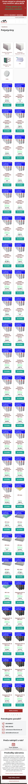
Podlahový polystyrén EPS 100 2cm (7, 310)
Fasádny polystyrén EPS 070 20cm (20, 283)
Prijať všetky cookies (14, 777)
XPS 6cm (20, 545)
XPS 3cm (7, 522)
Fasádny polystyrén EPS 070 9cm (7, 202)
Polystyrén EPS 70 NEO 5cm (7, 644)
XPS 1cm (7, 592)
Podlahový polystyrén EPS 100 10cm (7, 415)
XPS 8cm (7, 569)
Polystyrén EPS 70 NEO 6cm (20, 644)
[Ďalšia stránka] (20, 715)
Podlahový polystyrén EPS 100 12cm (7, 442)
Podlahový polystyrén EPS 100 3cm (20, 310)
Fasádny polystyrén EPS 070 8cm (20, 175)
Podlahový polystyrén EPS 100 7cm (20, 361)
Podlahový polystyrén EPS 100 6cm (7, 361)
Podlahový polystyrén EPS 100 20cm (7, 496)
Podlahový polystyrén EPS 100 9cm (20, 388)
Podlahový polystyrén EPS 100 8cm (7, 388)
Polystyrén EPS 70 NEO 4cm (20, 618)
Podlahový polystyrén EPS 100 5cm (20, 336)
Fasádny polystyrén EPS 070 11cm (7, 229)
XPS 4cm (7, 545)
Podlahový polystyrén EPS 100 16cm (7, 469)
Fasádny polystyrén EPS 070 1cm (7, 96)
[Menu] (25, 21)
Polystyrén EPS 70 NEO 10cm (20, 695)
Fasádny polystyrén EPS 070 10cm (20, 202)
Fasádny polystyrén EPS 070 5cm (7, 148)
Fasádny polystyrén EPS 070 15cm (7, 256)
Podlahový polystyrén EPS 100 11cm (20, 415)
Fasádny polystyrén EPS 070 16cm (20, 256)
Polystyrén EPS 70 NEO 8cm (20, 670)
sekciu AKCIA (19, 3)
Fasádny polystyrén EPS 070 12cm (20, 229)
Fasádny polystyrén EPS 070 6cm (20, 148)
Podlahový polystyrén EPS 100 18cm (20, 469)
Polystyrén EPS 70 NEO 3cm (7, 618)
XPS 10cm (19, 569)
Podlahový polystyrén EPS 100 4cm (7, 336)
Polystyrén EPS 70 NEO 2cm (20, 593)
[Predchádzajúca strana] (7, 715)
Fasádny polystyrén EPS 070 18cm (7, 283)
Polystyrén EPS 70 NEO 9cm (7, 695)
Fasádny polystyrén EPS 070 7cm (7, 175)
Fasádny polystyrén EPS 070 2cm (20, 96)
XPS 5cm (20, 522)
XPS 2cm (20, 495)
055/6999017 (12, 15)
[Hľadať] (17, 21)
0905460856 (20, 15)
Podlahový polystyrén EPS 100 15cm (20, 442)
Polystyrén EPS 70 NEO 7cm (7, 670)
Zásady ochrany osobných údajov (14, 773)
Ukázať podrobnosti (14, 781)
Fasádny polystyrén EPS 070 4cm (20, 122)
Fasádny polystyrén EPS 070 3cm (7, 122)
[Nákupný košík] (21, 21)
